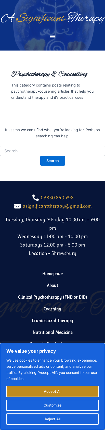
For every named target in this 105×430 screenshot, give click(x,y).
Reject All (52, 419)
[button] (52, 36)
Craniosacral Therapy (52, 320)
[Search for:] (52, 151)
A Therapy (52, 18)
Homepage (52, 273)
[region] (52, 386)
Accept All (52, 391)
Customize (52, 405)
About (52, 285)
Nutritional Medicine (53, 332)
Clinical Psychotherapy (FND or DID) (52, 297)
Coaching (52, 308)
